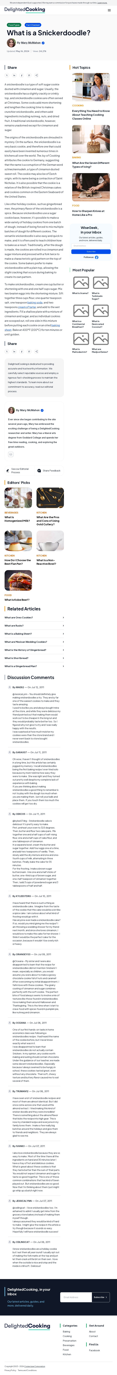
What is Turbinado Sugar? (97, 296)
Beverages (11, 512)
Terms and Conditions (27, 1370)
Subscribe (91, 252)
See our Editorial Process (20, 470)
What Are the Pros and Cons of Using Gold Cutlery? (48, 520)
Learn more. (102, 3)
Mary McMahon (31, 42)
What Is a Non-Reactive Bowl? (46, 561)
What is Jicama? (80, 293)
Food (8, 595)
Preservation (69, 1340)
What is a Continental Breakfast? (78, 324)
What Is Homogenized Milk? (17, 518)
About (92, 1331)
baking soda (35, 302)
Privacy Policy (10, 1370)
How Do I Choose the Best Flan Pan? (18, 561)
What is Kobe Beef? (17, 599)
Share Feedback (51, 470)
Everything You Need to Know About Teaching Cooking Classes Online (91, 114)
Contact (93, 1336)
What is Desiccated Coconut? (98, 324)
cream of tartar (27, 307)
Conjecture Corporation (34, 1366)
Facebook (94, 1350)
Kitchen (42, 512)
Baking (76, 157)
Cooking (78, 105)
